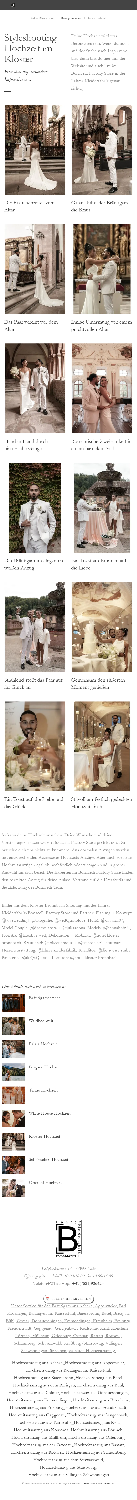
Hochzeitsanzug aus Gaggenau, (37, 1415)
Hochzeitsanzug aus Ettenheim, (101, 1400)
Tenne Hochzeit (43, 1090)
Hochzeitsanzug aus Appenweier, (95, 1362)
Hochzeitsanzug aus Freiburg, (37, 1407)
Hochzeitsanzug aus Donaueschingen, (94, 1392)
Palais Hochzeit (43, 1044)
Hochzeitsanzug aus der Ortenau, (42, 1444)
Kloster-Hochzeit (44, 1136)
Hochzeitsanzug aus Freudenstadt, (96, 1407)
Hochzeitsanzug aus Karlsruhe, (44, 1422)
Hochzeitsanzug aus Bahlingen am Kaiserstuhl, (68, 1370)
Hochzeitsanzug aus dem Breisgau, (44, 1385)
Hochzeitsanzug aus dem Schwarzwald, (68, 1459)
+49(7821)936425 (88, 1283)
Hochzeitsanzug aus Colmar (33, 1392)
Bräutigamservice (71, 18)
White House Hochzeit (50, 1113)
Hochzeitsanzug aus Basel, (99, 1377)
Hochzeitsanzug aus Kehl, (97, 1422)
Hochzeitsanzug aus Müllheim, (39, 1437)
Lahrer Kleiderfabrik (42, 18)
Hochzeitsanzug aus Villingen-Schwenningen (68, 1474)
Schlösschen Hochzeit (48, 1159)
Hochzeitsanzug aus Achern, (38, 1362)
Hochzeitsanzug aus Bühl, (100, 1385)
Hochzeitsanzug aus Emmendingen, (39, 1400)
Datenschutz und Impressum (99, 1483)
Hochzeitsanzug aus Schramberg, (96, 1452)
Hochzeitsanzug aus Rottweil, (38, 1452)
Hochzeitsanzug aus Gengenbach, (97, 1415)
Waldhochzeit (41, 1020)
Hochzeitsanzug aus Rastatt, (99, 1444)
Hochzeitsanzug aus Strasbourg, (68, 1467)
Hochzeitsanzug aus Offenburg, (97, 1437)
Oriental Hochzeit (45, 1182)
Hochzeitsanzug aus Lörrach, (97, 1429)
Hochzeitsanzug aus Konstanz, (41, 1429)
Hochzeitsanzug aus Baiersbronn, (44, 1377)
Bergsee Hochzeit (45, 1067)
